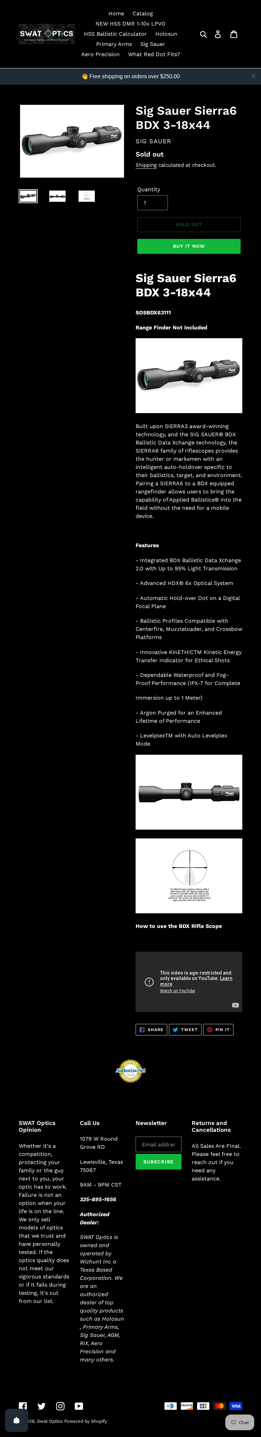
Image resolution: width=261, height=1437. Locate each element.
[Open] (16, 1420)
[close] (253, 76)
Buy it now (189, 246)
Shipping (146, 165)
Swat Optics (50, 1421)
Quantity (148, 189)
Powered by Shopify (85, 1421)
